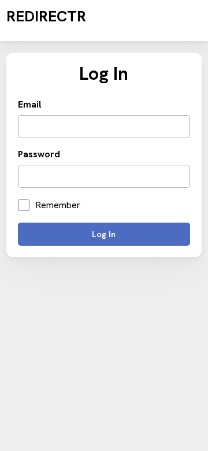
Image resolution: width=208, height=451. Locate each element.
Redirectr (46, 16)
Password (39, 154)
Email (30, 104)
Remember (57, 205)
